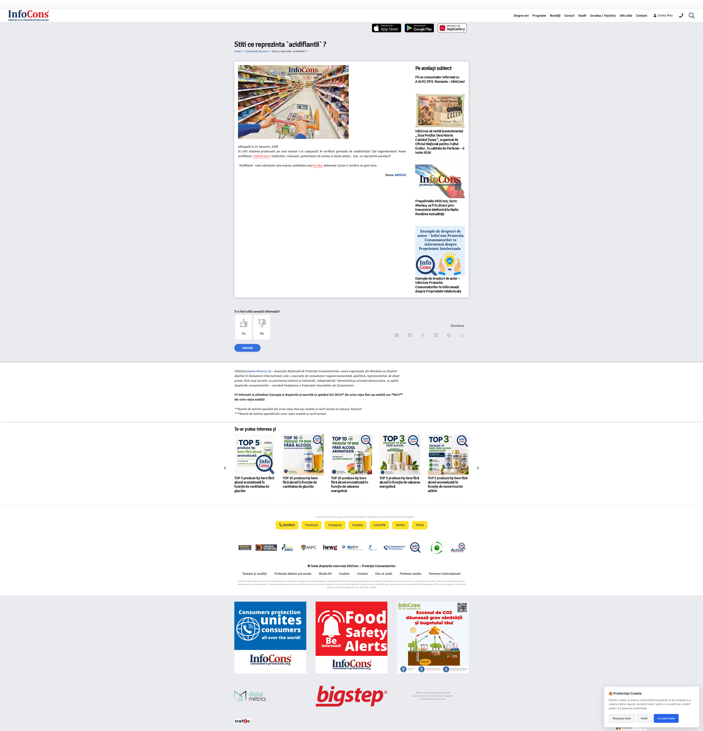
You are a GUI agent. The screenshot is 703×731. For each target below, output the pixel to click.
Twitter (400, 525)
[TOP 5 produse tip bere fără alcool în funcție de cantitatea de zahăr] (448, 454)
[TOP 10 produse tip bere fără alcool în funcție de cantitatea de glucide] (254, 454)
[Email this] (396, 335)
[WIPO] (372, 547)
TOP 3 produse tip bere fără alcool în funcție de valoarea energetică (351, 482)
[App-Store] (386, 28)
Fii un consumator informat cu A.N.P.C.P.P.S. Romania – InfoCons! (440, 79)
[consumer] (245, 547)
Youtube (357, 525)
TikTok (420, 525)
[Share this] (409, 335)
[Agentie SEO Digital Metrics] (270, 696)
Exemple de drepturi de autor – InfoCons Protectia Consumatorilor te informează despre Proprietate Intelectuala (438, 284)
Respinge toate (622, 718)
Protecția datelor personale (292, 574)
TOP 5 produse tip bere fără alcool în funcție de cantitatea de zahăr (448, 482)
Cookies (344, 574)
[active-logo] (458, 547)
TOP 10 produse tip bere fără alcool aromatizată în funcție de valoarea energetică (301, 484)
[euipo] (330, 547)
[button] (691, 15)
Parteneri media (410, 574)
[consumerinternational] (266, 547)
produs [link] (318, 165)
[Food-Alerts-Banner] (352, 638)
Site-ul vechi (383, 574)
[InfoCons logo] (29, 15)
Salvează (247, 347)
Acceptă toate (666, 718)
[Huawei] (452, 28)
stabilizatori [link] (261, 156)
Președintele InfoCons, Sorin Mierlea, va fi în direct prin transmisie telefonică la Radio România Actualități (436, 207)
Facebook (311, 525)
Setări (644, 718)
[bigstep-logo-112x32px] (352, 696)
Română (627, 727)
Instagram (335, 525)
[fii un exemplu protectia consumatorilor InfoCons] (433, 638)
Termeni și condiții (254, 574)
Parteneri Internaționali (445, 574)
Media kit (325, 574)
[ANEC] (287, 547)
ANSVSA (400, 175)
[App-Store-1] (419, 28)
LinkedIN (379, 525)
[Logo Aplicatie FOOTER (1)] (415, 547)
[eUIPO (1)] (394, 547)
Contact (362, 574)
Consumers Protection (302, 517)
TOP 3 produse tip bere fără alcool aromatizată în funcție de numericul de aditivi (399, 484)
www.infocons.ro (259, 371)
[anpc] (308, 547)
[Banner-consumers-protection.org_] (270, 638)
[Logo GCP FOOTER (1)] (436, 547)
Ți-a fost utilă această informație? (257, 311)
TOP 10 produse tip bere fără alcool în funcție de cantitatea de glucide (251, 482)
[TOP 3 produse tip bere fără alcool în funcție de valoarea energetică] (351, 454)
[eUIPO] (351, 547)
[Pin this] (448, 335)
